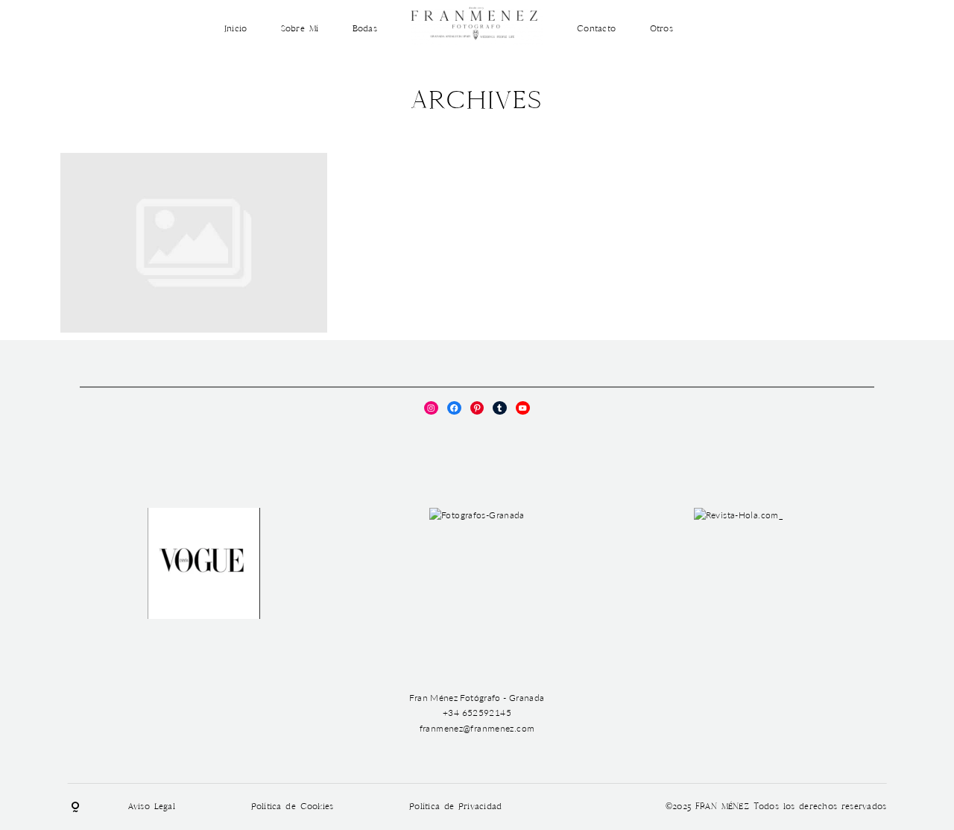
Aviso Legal (151, 806)
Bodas (365, 28)
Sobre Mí (299, 28)
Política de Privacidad (455, 806)
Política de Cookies (292, 806)
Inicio (235, 28)
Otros (661, 28)
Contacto (596, 28)
